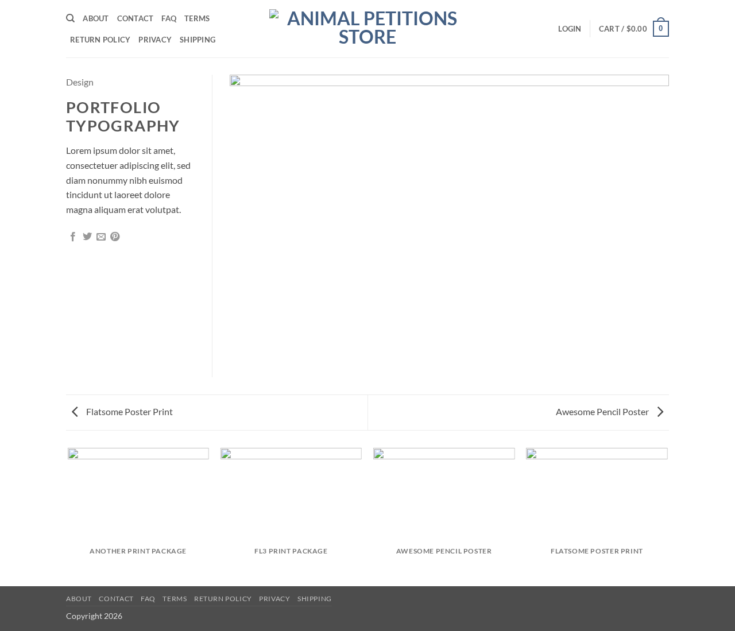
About (96, 18)
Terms (197, 18)
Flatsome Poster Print (128, 411)
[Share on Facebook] (73, 237)
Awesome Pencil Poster (603, 411)
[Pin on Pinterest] (114, 237)
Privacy (155, 39)
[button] (569, 28)
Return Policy (100, 39)
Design (80, 81)
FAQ (168, 18)
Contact (135, 18)
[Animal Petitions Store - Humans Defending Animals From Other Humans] (367, 28)
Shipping (197, 39)
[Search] (70, 18)
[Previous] (68, 516)
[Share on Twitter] (87, 237)
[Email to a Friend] (101, 237)
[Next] (667, 516)
